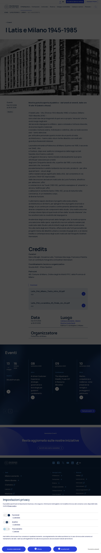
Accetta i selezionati (14, 549)
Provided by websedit (93, 549)
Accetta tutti (65, 549)
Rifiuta (39, 549)
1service (15, 531)
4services (16, 524)
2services (16, 517)
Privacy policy (12, 506)
